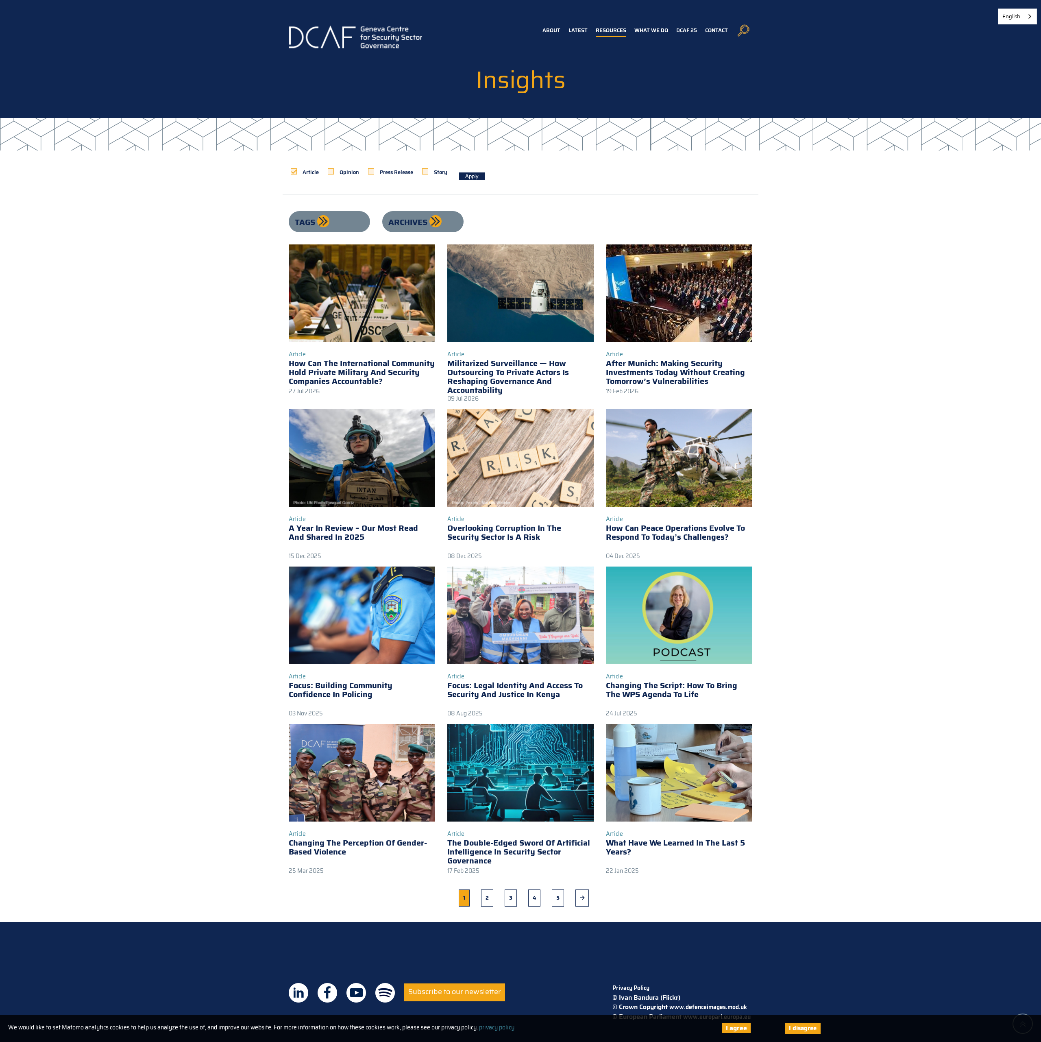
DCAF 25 (686, 30)
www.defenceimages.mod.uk (708, 1007)
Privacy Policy (630, 987)
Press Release (396, 172)
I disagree (803, 1028)
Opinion (349, 172)
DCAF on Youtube (356, 993)
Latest (578, 30)
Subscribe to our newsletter (454, 991)
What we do (651, 30)
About (551, 30)
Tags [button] (306, 222)
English (1011, 16)
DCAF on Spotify (385, 993)
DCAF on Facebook (327, 993)
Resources (611, 30)
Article (311, 172)
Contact (716, 30)
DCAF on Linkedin (298, 993)
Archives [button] (408, 222)
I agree (736, 1028)
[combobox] (1017, 16)
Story (440, 172)
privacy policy (496, 1027)
